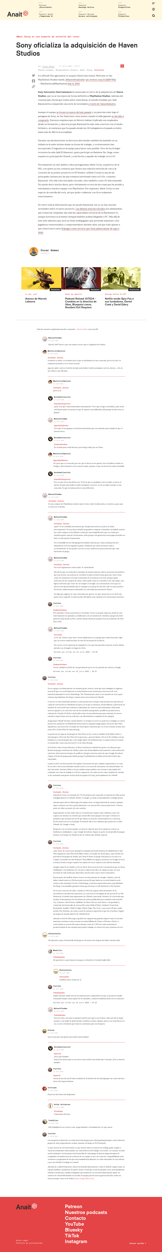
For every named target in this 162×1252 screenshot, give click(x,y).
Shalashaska (54, 933)
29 (122, 66)
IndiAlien (53, 1120)
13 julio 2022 (59, 560)
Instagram (76, 1241)
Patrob (51, 1030)
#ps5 (82, 70)
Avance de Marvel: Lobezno (36, 300)
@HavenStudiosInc (75, 79)
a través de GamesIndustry (102, 103)
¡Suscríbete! (45, 7)
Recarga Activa (86, 7)
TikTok (72, 1236)
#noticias (99, 70)
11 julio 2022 (53, 341)
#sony (89, 70)
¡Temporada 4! (46, 16)
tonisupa (52, 1087)
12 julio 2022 (53, 354)
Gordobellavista (62, 397)
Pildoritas (123, 16)
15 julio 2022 (58, 844)
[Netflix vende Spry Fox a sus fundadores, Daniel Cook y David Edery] (121, 278)
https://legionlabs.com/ (84, 1178)
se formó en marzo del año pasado (74, 112)
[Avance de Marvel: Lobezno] (41, 278)
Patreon (73, 1206)
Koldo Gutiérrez (62, 1104)
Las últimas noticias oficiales (90, 208)
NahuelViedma (55, 337)
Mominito (57, 950)
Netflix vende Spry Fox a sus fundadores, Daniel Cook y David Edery (119, 301)
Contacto (75, 1218)
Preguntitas (124, 7)
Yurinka (57, 603)
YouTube (74, 1224)
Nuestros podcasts (86, 1212)
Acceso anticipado (88, 16)
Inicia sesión (82, 329)
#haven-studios (45, 70)
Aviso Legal (22, 1240)
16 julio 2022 (58, 456)
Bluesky (74, 1230)
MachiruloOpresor (56, 351)
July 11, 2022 (74, 83)
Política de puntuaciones (29, 1243)
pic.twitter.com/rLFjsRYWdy (101, 79)
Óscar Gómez (48, 66)
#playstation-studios (67, 70)
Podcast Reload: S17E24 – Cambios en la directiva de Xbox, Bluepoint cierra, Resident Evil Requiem (81, 303)
